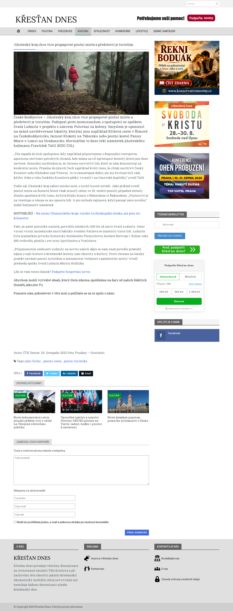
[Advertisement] (81, 324)
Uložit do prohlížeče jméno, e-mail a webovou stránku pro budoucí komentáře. (63, 522)
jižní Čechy (33, 361)
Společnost (102, 31)
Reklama (92, 546)
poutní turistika (75, 361)
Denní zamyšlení (164, 31)
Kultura (83, 31)
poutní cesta (52, 361)
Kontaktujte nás (170, 558)
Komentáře (122, 31)
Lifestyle (142, 31)
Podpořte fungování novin (71, 272)
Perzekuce (65, 31)
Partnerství (97, 569)
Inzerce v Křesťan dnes (104, 558)
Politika (47, 31)
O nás (20, 546)
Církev (31, 31)
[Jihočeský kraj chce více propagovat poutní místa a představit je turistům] (81, 83)
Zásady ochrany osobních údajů (180, 579)
